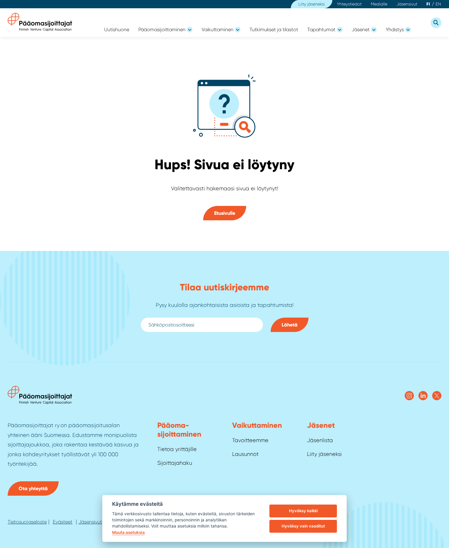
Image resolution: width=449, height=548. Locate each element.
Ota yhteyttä (33, 488)
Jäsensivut (406, 4)
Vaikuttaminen (217, 29)
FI (428, 4)
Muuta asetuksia (128, 532)
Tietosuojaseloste (27, 522)
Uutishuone (116, 29)
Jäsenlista (320, 440)
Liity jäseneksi (311, 4)
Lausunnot (245, 454)
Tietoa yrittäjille (177, 449)
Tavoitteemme (250, 440)
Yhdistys (395, 29)
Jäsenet (361, 29)
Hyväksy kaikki (303, 510)
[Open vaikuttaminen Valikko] (237, 29)
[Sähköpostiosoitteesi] (202, 325)
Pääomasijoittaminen (161, 29)
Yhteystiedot (349, 4)
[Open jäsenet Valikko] (374, 29)
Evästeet (62, 522)
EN (438, 4)
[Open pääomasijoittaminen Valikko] (189, 29)
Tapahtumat (321, 29)
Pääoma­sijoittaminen (179, 429)
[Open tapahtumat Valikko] (339, 29)
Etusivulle (224, 213)
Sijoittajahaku (174, 463)
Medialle (379, 4)
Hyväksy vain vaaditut (303, 526)
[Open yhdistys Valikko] (408, 29)
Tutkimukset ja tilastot (274, 29)
